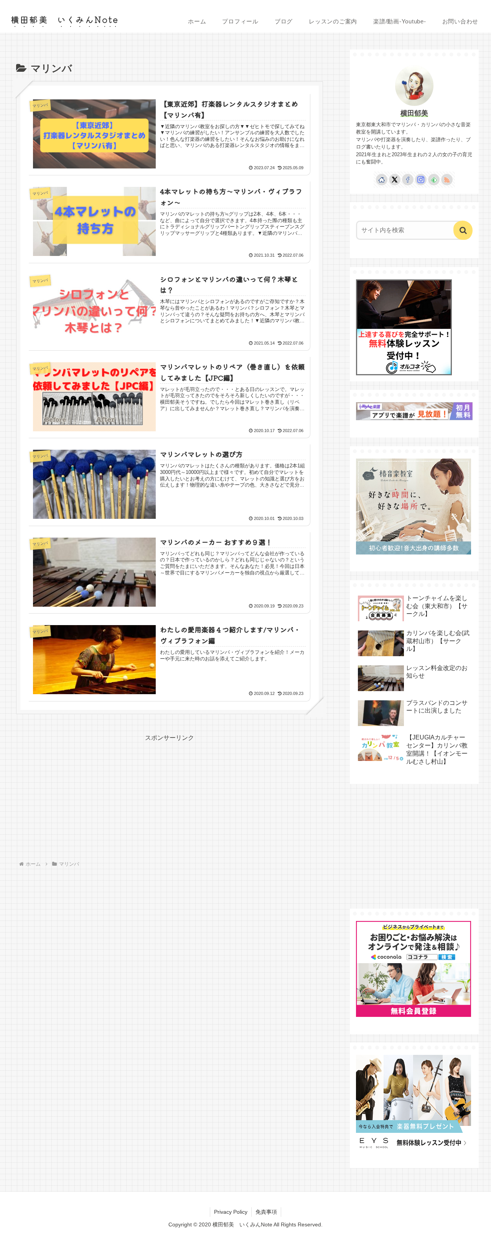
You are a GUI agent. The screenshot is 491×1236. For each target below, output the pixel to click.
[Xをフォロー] (395, 180)
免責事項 (266, 1212)
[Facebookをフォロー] (408, 180)
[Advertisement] (92, 797)
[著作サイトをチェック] (382, 180)
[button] (463, 230)
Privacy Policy (230, 1212)
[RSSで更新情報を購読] (447, 180)
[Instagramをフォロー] (421, 180)
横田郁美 (414, 113)
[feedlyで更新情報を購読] (434, 180)
